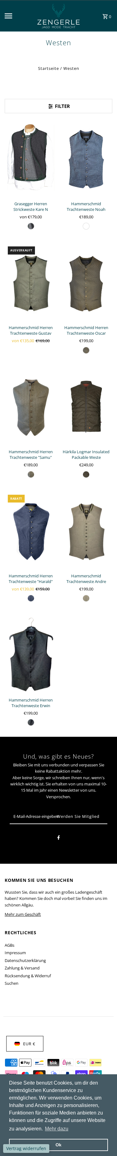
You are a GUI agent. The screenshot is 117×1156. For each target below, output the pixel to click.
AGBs (9, 945)
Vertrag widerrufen (26, 1148)
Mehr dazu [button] (56, 1128)
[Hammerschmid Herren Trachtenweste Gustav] (31, 282)
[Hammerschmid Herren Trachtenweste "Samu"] (31, 406)
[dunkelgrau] (31, 226)
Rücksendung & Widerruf (28, 976)
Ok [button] (58, 1144)
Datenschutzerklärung (25, 960)
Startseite (48, 68)
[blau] (86, 226)
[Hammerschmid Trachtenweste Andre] (86, 531)
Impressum (15, 952)
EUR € (29, 1044)
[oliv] (86, 474)
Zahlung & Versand (22, 968)
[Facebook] (58, 838)
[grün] (86, 350)
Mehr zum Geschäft (23, 914)
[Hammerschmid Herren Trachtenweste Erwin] (31, 655)
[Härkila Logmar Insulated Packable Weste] (86, 406)
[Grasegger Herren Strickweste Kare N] (31, 158)
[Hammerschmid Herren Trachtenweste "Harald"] (31, 531)
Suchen (11, 983)
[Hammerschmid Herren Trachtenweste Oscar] (86, 282)
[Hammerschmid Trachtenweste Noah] (86, 158)
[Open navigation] (18, 16)
